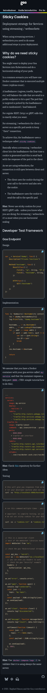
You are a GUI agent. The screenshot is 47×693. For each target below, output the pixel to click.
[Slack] (11, 679)
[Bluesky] (6, 679)
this (17, 465)
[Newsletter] (17, 679)
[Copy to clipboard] (42, 251)
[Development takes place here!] (43, 677)
